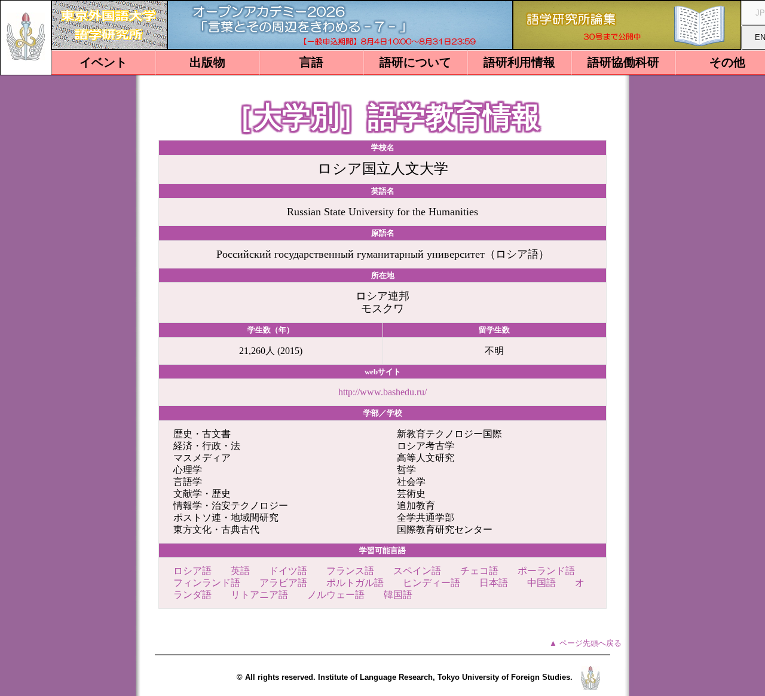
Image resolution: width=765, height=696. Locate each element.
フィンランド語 (206, 583)
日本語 (493, 583)
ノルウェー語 (336, 595)
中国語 (541, 583)
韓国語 (398, 595)
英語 (240, 571)
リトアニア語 (259, 595)
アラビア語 (283, 583)
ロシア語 (192, 571)
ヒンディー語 (431, 583)
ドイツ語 (288, 571)
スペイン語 (417, 571)
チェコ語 (479, 571)
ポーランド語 (546, 571)
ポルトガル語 (355, 583)
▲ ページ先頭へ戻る (585, 643)
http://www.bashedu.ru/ (382, 392)
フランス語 (350, 571)
